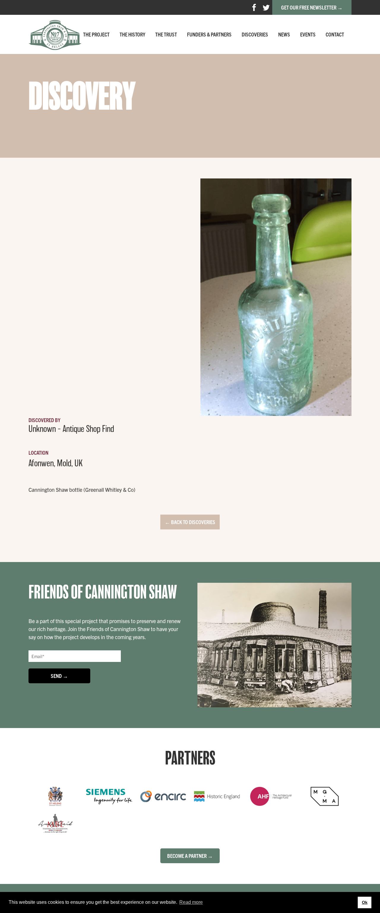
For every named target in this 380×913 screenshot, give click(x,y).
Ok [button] (365, 902)
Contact (335, 34)
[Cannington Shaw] (54, 34)
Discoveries (255, 34)
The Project (96, 34)
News (284, 34)
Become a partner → (190, 855)
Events (308, 34)
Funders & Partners (209, 34)
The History (132, 34)
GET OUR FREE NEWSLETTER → (312, 7)
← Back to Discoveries (190, 521)
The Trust (166, 34)
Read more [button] (191, 902)
